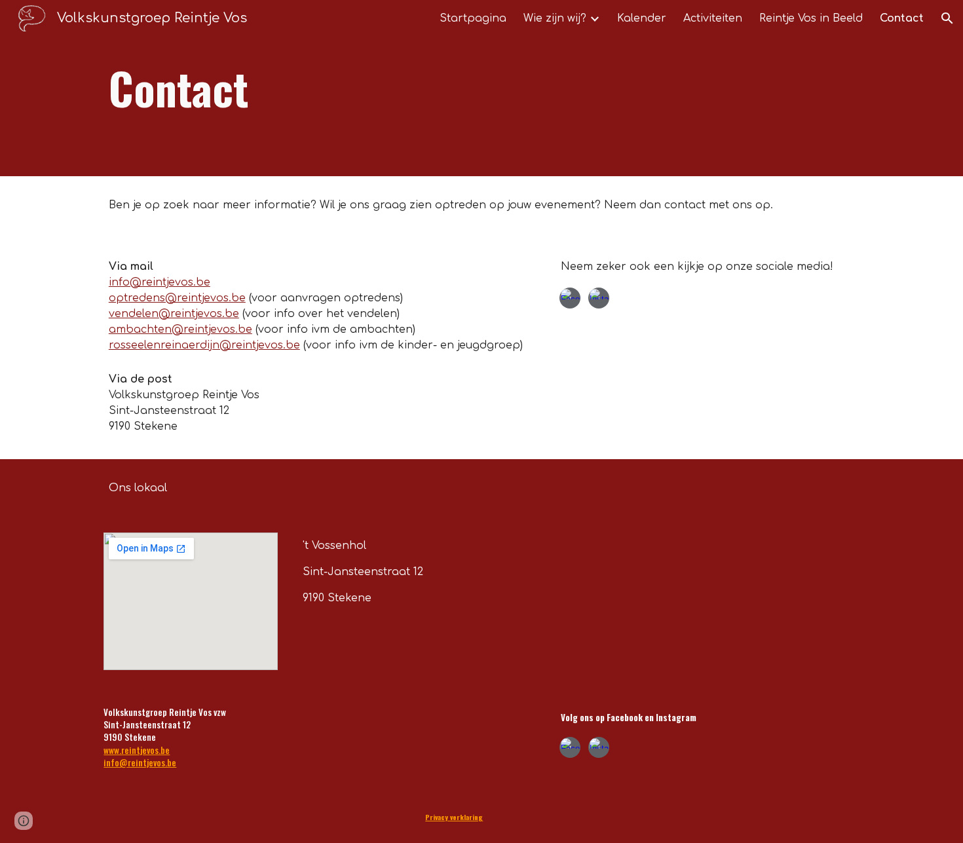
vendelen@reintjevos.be (174, 314)
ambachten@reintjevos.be (180, 329)
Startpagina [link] (473, 18)
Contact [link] (902, 18)
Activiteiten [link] (712, 18)
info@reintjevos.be (159, 282)
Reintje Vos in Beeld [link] (811, 18)
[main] (417, 88)
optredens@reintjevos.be (177, 298)
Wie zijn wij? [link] (554, 18)
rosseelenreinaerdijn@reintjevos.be (204, 345)
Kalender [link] (641, 18)
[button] (947, 18)
